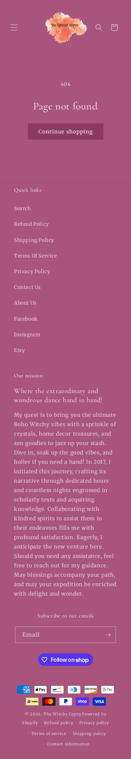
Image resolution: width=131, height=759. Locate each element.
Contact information (68, 744)
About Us (25, 303)
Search (22, 208)
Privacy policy (94, 722)
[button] (14, 27)
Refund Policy (31, 224)
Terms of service (48, 733)
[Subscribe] (108, 635)
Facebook (26, 319)
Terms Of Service (35, 256)
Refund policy (58, 722)
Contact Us (27, 287)
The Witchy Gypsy (62, 714)
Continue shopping (65, 131)
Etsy (19, 350)
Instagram (27, 334)
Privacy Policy (32, 271)
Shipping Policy (34, 240)
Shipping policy (89, 733)
